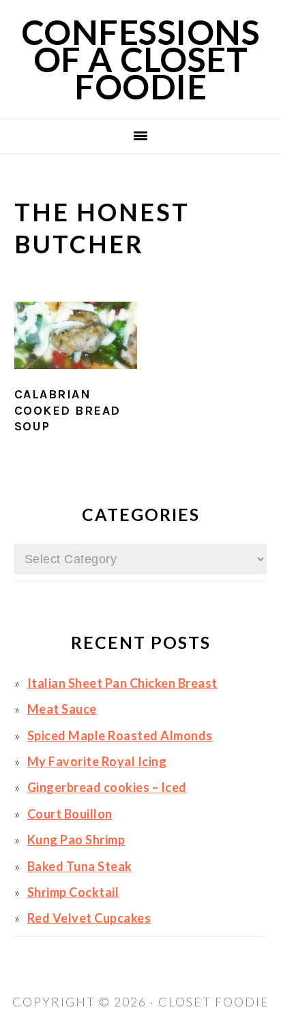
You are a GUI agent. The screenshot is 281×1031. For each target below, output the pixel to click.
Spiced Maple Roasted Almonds (120, 735)
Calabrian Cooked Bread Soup (67, 410)
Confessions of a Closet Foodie (141, 59)
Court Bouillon (70, 813)
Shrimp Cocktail (73, 892)
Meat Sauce (62, 708)
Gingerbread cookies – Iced (107, 787)
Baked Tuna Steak (79, 866)
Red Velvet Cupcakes (89, 917)
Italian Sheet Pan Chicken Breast (122, 683)
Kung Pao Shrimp (76, 839)
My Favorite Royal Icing (97, 761)
